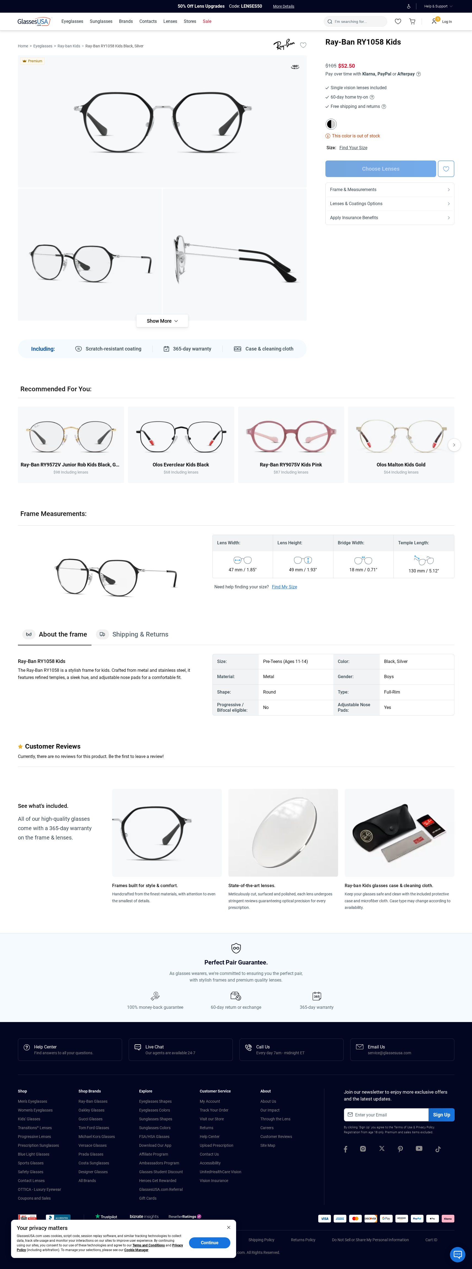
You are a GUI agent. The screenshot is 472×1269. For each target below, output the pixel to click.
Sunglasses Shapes (155, 1119)
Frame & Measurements (353, 189)
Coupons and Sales (34, 1198)
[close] (228, 1227)
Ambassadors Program (159, 1163)
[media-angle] (90, 255)
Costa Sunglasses (94, 1163)
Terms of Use (403, 1127)
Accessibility (210, 1163)
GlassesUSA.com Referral (161, 1189)
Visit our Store (212, 1119)
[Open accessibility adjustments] (408, 6)
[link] (35, 21)
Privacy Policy (425, 1127)
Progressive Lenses (34, 1136)
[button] (27, 1219)
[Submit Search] (330, 21)
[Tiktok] (438, 1150)
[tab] (54, 637)
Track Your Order (214, 1110)
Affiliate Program (153, 1154)
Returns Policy (303, 1240)
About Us (268, 1101)
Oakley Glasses (91, 1110)
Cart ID (431, 1240)
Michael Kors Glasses (97, 1136)
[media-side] (235, 255)
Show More (159, 321)
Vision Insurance (214, 1180)
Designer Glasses (93, 1172)
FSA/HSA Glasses (154, 1136)
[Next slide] (454, 445)
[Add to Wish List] (303, 45)
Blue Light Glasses (33, 1154)
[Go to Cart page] (412, 21)
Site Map (267, 1145)
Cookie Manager (136, 1250)
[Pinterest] (400, 1150)
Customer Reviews (276, 1136)
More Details (283, 6)
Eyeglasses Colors (154, 1110)
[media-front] (162, 121)
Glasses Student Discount (161, 1172)
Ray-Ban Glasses (93, 1101)
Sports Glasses (31, 1163)
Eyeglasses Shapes (155, 1101)
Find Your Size (353, 147)
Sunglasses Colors (155, 1128)
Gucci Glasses (91, 1119)
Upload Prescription (216, 1145)
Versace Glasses (93, 1145)
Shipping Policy (261, 1240)
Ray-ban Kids (69, 46)
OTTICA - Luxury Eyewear (39, 1189)
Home (23, 46)
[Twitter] (382, 1150)
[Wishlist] (398, 21)
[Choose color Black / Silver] (331, 124)
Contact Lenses (31, 1180)
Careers (267, 1128)
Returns (206, 1128)
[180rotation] (295, 68)
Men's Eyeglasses (32, 1101)
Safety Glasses (30, 1172)
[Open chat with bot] (457, 1254)
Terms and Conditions (149, 1245)
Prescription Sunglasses (38, 1145)
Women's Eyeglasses (35, 1110)
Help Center (210, 1136)
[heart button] (446, 169)
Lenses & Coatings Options (356, 203)
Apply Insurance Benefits (354, 217)
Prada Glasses (91, 1154)
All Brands (87, 1180)
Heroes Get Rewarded (157, 1180)
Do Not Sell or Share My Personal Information (370, 1240)
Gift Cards (148, 1198)
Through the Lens (275, 1119)
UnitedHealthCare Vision (220, 1172)
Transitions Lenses (35, 1128)
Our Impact (270, 1110)
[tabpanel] (236, 685)
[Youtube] (419, 1150)
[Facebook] (345, 1150)
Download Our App (155, 1145)
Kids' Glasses (29, 1119)
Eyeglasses (42, 46)
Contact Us (209, 1154)
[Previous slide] (18, 445)
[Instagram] (363, 1150)
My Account (210, 1101)
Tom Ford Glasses (94, 1128)
